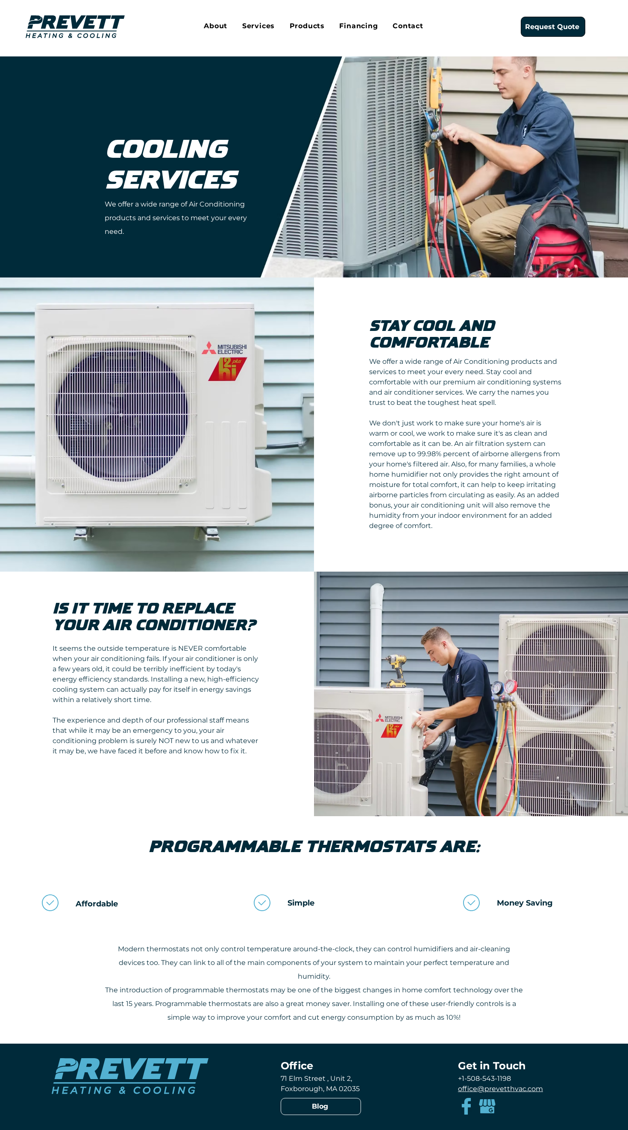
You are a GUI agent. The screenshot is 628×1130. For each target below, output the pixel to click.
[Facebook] (466, 1106)
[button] (215, 26)
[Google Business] (487, 1106)
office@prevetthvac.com (500, 1089)
